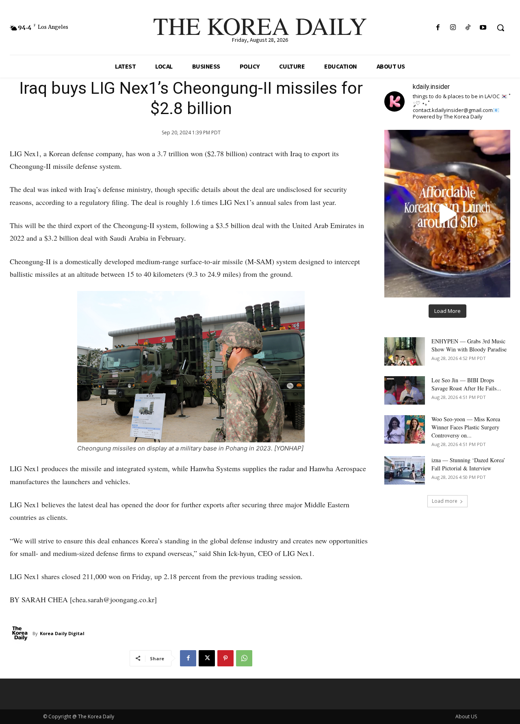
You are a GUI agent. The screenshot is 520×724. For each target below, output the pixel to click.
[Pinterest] (225, 658)
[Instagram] (452, 27)
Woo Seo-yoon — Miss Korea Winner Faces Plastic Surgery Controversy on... (465, 427)
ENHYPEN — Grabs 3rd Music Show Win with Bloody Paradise (469, 345)
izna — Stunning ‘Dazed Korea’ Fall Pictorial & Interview (468, 464)
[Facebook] (437, 27)
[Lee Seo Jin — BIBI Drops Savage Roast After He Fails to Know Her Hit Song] (404, 390)
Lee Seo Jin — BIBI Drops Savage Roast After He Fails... (466, 384)
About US (466, 716)
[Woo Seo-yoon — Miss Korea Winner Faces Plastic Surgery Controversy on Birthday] (404, 429)
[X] (207, 658)
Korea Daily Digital (62, 633)
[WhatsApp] (244, 658)
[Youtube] (483, 27)
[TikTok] (468, 27)
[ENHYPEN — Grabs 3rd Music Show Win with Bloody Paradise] (404, 351)
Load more (444, 501)
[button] (500, 27)
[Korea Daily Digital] (21, 633)
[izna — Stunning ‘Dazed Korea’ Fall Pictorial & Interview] (404, 470)
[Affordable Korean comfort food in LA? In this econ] (447, 213)
